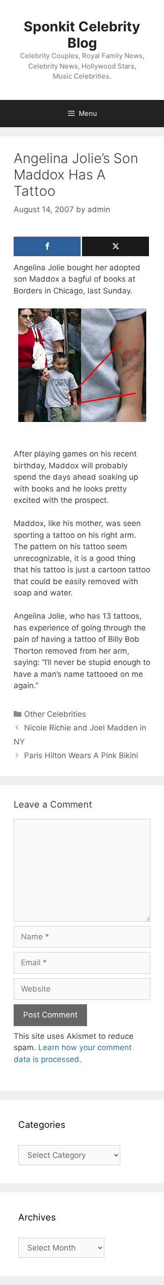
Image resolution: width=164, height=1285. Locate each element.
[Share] (47, 246)
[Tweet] (115, 246)
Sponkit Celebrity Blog (82, 34)
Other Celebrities (55, 714)
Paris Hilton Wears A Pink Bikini (81, 755)
